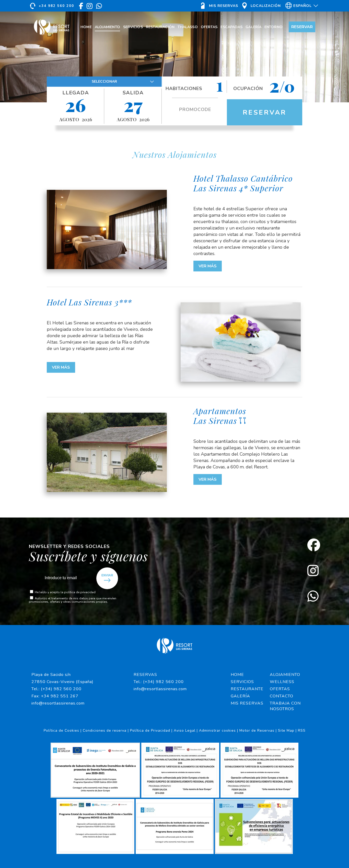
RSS (302, 730)
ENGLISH (301, 15)
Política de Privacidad (150, 730)
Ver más (208, 266)
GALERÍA (240, 696)
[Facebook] (313, 545)
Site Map (286, 730)
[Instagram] (313, 571)
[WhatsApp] (313, 597)
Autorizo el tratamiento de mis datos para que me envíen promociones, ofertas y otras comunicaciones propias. (72, 600)
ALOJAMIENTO (285, 674)
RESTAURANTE (247, 689)
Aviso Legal (184, 730)
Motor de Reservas (256, 730)
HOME (237, 674)
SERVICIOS (242, 682)
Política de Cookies (61, 730)
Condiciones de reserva (104, 730)
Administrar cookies (217, 730)
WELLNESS (282, 682)
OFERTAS (280, 689)
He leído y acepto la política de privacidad (65, 592)
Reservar (264, 112)
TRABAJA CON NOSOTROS (285, 706)
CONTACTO (281, 696)
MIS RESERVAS (247, 703)
